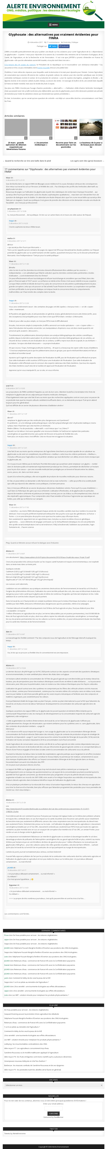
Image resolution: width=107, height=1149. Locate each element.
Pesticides (67, 42)
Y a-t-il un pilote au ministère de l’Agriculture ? (31, 982)
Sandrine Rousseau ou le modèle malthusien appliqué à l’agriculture (31, 1052)
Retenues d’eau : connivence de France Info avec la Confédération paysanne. (45, 961)
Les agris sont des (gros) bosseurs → (87, 161)
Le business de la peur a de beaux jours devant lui (91, 144)
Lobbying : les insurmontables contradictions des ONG (25, 1044)
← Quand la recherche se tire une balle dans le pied (27, 161)
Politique (75, 42)
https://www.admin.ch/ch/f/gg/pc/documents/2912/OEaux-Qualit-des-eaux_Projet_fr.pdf (55, 557)
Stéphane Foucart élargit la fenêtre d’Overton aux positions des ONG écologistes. (46, 948)
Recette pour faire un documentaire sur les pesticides (66, 144)
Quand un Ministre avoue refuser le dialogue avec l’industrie (35, 543)
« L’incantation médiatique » (41, 143)
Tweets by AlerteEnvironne (15, 1133)
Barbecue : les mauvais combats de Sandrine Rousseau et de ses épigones (34, 1065)
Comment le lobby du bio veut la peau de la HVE (31, 978)
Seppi (11, 221)
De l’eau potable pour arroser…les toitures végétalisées (35, 935)
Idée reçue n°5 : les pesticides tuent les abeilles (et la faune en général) (32, 1070)
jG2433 (10, 867)
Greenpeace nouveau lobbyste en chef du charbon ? (25, 1061)
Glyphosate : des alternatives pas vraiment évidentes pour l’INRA (53, 36)
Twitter (54, 46)
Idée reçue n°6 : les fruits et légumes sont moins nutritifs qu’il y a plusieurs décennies (38, 1057)
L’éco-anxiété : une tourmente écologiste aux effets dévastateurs (40, 986)
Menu (55, 24)
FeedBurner (58, 1117)
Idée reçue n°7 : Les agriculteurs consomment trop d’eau (26, 1048)
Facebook (65, 46)
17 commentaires (53, 42)
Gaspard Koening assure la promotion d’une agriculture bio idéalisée (31, 1014)
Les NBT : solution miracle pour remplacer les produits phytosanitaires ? (40, 995)
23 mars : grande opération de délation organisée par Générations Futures (16, 145)
